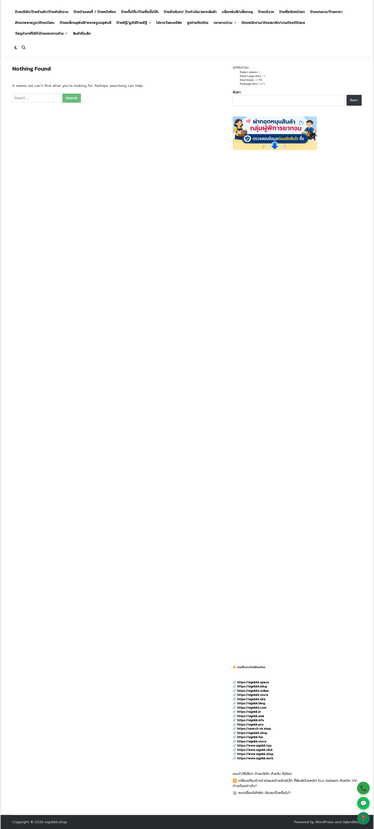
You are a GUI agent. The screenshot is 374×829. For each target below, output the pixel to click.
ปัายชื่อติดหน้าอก (292, 12)
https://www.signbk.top (254, 745)
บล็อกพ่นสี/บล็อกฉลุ (237, 12)
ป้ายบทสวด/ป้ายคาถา (326, 12)
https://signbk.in (249, 712)
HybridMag (352, 822)
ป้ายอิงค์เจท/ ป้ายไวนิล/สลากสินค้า (190, 12)
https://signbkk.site (251, 699)
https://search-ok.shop (254, 729)
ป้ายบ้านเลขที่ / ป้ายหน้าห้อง (95, 12)
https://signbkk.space (253, 682)
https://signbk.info (250, 720)
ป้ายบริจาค (266, 12)
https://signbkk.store (252, 695)
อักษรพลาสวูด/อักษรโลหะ (35, 22)
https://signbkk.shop (252, 733)
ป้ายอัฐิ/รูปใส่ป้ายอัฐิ (131, 22)
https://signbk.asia (250, 716)
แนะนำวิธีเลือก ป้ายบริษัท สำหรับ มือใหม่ (262, 773)
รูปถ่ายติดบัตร (197, 22)
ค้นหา (237, 92)
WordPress (324, 822)
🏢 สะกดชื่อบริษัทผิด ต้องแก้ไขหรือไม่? (262, 792)
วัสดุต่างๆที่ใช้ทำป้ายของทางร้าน (39, 33)
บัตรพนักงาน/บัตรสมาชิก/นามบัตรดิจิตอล (273, 22)
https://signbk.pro (250, 724)
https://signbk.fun (250, 737)
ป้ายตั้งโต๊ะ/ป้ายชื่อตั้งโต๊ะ (140, 12)
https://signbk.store (251, 741)
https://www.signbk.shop (255, 754)
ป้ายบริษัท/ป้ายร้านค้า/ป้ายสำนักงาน (41, 12)
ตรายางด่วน (223, 22)
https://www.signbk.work (255, 758)
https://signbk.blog (251, 703)
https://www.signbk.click (255, 750)
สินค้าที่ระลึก (82, 33)
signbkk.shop (56, 822)
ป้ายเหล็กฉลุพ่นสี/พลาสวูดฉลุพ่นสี (85, 22)
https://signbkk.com (251, 708)
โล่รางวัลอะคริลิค (169, 22)
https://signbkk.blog (252, 686)
